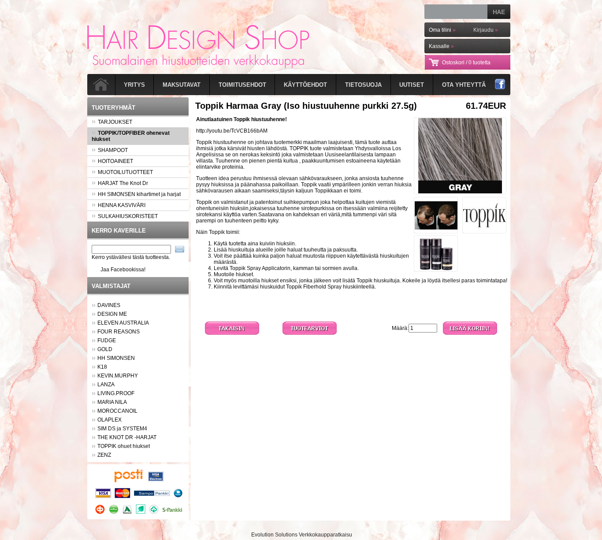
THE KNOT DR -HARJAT (126, 437)
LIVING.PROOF (115, 393)
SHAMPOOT (113, 150)
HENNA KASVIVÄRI (121, 205)
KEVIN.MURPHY (117, 376)
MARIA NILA (112, 402)
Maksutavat (182, 84)
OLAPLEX (109, 420)
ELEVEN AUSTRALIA (123, 323)
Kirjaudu (485, 30)
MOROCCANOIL (117, 411)
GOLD (104, 349)
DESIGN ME (112, 314)
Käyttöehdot (305, 84)
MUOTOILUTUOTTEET (125, 172)
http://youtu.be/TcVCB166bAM (232, 131)
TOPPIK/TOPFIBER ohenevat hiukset (131, 136)
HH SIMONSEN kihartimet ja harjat (139, 194)
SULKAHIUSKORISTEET (128, 216)
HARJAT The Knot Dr (123, 183)
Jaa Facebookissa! (122, 269)
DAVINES (108, 305)
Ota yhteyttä (464, 84)
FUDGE (106, 340)
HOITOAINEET (115, 161)
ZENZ (104, 455)
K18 (102, 367)
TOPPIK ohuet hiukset (123, 446)
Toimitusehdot (242, 84)
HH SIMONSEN (116, 358)
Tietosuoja (363, 84)
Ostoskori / (466, 62)
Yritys (134, 84)
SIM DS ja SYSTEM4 (122, 428)
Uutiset (411, 84)
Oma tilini (442, 30)
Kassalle (441, 46)
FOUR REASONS (118, 332)
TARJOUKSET (115, 122)
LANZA (106, 384)
